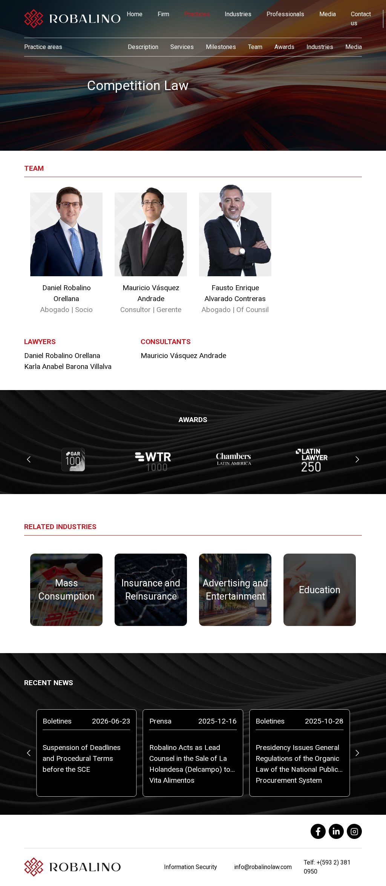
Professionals (285, 14)
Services (182, 46)
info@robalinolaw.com (263, 867)
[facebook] (318, 831)
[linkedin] (336, 831)
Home (134, 14)
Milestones (221, 46)
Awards (284, 46)
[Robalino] (72, 19)
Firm (163, 14)
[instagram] (354, 831)
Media (327, 14)
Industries (238, 14)
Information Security (190, 867)
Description (143, 46)
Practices (197, 14)
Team (255, 46)
